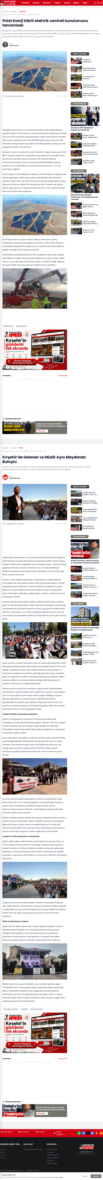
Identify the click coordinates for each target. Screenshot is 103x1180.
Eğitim (76, 3)
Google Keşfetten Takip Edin (14, 96)
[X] (88, 1133)
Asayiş (67, 3)
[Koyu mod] (95, 3)
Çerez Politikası (52, 1149)
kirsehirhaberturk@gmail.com (12, 1171)
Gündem (25, 3)
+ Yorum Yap (62, 376)
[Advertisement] (34, 114)
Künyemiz (25, 1132)
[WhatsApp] (79, 1133)
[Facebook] (83, 1133)
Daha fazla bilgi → (57, 1177)
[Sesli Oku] (57, 96)
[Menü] (101, 3)
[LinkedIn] (92, 1133)
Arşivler (42, 1132)
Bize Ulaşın (8, 1132)
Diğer (85, 3)
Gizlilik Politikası (59, 1133)
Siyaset (36, 3)
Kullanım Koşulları (53, 1155)
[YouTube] (97, 1133)
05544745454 (34, 1171)
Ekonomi (46, 3)
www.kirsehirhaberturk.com (32, 1149)
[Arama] (98, 3)
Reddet (85, 1176)
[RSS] (101, 1133)
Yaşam (57, 3)
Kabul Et (96, 1176)
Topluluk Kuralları (53, 1158)
